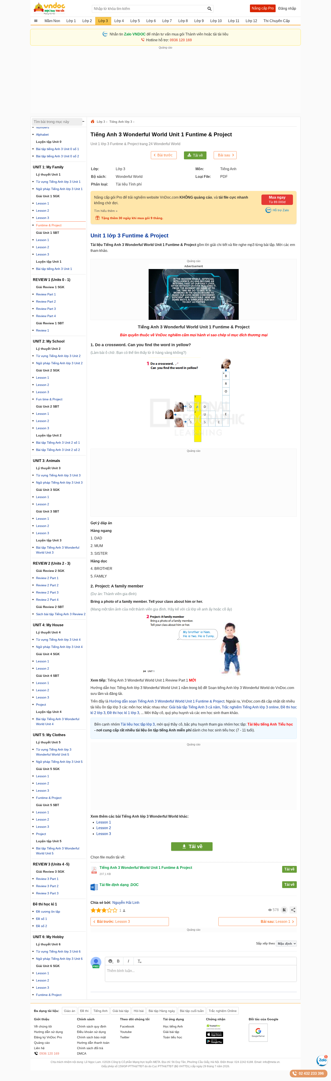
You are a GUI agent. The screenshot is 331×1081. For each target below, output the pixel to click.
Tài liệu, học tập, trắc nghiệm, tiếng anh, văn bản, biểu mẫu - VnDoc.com (60, 8)
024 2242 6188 (243, 1062)
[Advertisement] (165, 81)
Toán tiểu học (172, 1037)
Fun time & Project (49, 399)
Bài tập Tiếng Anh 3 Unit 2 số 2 (58, 450)
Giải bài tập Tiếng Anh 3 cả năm (194, 707)
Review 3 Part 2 (47, 886)
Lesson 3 (103, 834)
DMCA (81, 1053)
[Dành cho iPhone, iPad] (214, 1036)
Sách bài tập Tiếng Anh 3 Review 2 (61, 614)
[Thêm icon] (110, 961)
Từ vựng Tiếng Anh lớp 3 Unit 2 (58, 356)
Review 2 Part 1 (47, 578)
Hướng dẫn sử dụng (48, 1032)
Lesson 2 (103, 828)
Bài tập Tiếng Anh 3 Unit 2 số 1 (58, 442)
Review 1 (42, 330)
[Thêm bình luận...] (201, 973)
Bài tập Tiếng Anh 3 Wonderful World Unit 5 (57, 851)
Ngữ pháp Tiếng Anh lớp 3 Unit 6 (59, 958)
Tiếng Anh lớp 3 (120, 121)
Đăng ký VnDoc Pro (48, 1037)
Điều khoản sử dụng (91, 1032)
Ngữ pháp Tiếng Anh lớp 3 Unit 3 (59, 482)
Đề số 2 (41, 926)
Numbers (42, 127)
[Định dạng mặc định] (139, 961)
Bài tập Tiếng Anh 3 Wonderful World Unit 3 (57, 550)
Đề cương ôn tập (48, 911)
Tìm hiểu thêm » (106, 211)
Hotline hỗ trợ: (169, 40)
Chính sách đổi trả (90, 1048)
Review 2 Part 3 (47, 592)
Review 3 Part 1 (47, 879)
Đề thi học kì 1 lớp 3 (123, 713)
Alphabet (42, 134)
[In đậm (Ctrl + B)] (118, 961)
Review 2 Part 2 (47, 585)
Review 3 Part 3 (47, 893)
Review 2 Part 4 (47, 599)
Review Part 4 (46, 316)
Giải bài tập (171, 1032)
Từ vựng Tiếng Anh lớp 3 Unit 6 (58, 951)
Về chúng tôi (43, 1026)
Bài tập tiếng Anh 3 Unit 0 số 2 (57, 156)
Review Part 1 (46, 294)
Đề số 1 (41, 919)
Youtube (126, 1032)
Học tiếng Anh (173, 1026)
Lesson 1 (103, 822)
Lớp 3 (101, 121)
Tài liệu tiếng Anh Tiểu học (270, 724)
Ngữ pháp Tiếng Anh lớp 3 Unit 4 (59, 647)
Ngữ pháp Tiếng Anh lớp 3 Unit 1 (59, 189)
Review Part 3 (46, 309)
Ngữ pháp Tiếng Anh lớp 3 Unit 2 (59, 363)
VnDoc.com (93, 121)
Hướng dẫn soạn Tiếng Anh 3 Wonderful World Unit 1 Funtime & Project (166, 701)
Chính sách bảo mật (91, 1037)
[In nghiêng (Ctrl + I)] (128, 961)
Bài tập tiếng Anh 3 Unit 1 (54, 269)
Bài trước (164, 155)
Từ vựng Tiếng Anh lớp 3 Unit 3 (58, 475)
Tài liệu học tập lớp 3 (138, 724)
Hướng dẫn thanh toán (93, 1042)
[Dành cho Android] (214, 1043)
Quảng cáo (42, 1042)
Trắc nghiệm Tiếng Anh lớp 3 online (250, 707)
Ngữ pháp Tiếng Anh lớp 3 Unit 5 (59, 761)
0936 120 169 (49, 1053)
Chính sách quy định (91, 1026)
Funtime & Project (48, 225)
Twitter (124, 1037)
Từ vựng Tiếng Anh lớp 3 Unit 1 (58, 181)
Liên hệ (39, 1048)
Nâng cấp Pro (263, 8)
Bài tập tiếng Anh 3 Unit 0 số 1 (57, 149)
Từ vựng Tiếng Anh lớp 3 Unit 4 (58, 639)
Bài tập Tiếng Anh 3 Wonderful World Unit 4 (57, 721)
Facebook (127, 1026)
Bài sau (224, 155)
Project (41, 704)
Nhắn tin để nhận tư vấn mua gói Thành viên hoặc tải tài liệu (169, 34)
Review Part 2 (46, 301)
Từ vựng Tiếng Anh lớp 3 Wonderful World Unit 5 (53, 752)
